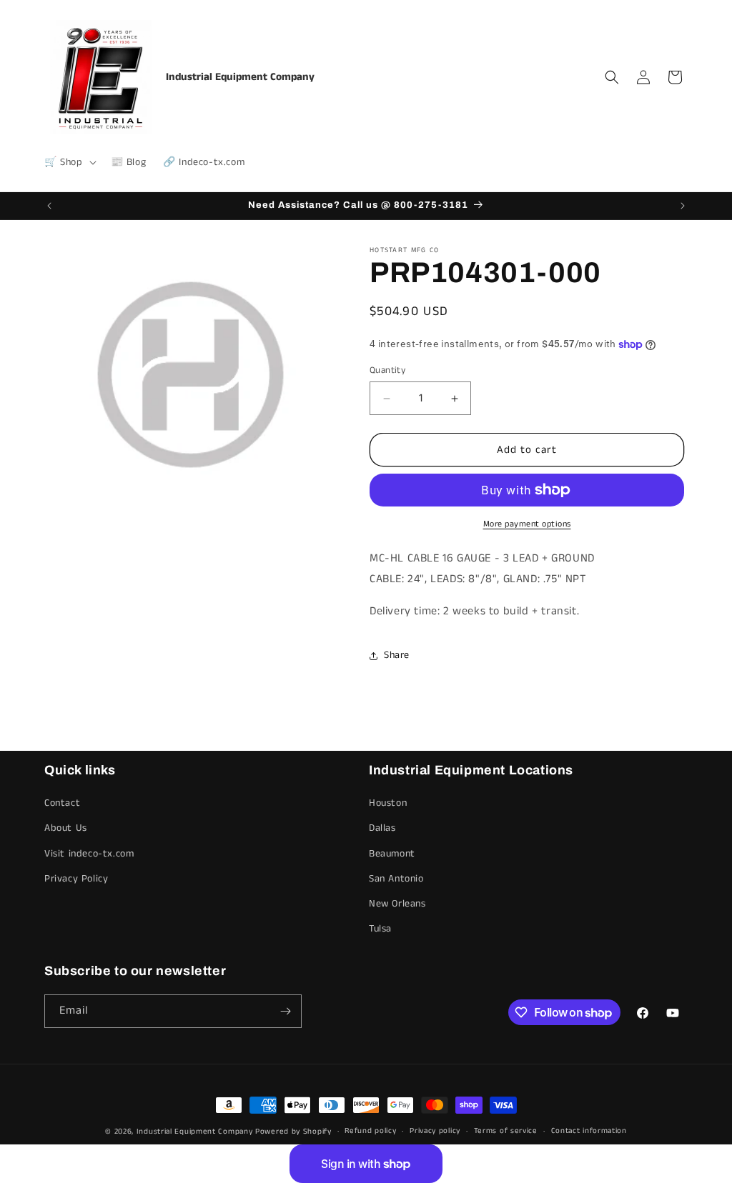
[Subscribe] (285, 1011)
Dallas (382, 828)
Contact (62, 803)
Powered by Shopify (293, 1131)
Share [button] (397, 655)
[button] (69, 162)
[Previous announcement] (49, 205)
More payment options (527, 524)
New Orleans (397, 904)
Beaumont (392, 854)
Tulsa (380, 929)
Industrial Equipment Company (195, 1131)
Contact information (589, 1131)
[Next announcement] (682, 205)
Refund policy (370, 1131)
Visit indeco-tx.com (89, 854)
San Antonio (396, 879)
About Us (65, 828)
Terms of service (506, 1131)
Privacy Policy (76, 879)
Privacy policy (435, 1131)
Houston (388, 803)
